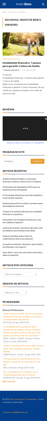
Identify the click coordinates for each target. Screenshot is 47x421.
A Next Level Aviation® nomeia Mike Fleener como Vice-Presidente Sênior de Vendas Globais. (23, 349)
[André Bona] (23, 4)
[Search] (43, 4)
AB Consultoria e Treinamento (23, 399)
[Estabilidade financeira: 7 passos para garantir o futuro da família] (23, 44)
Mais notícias (9, 381)
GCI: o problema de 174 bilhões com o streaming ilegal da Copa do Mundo (20, 373)
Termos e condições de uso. (15, 412)
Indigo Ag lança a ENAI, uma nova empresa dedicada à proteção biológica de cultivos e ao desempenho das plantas (22, 317)
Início (5, 12)
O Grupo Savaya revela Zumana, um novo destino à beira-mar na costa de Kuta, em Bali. (21, 362)
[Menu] (4, 4)
